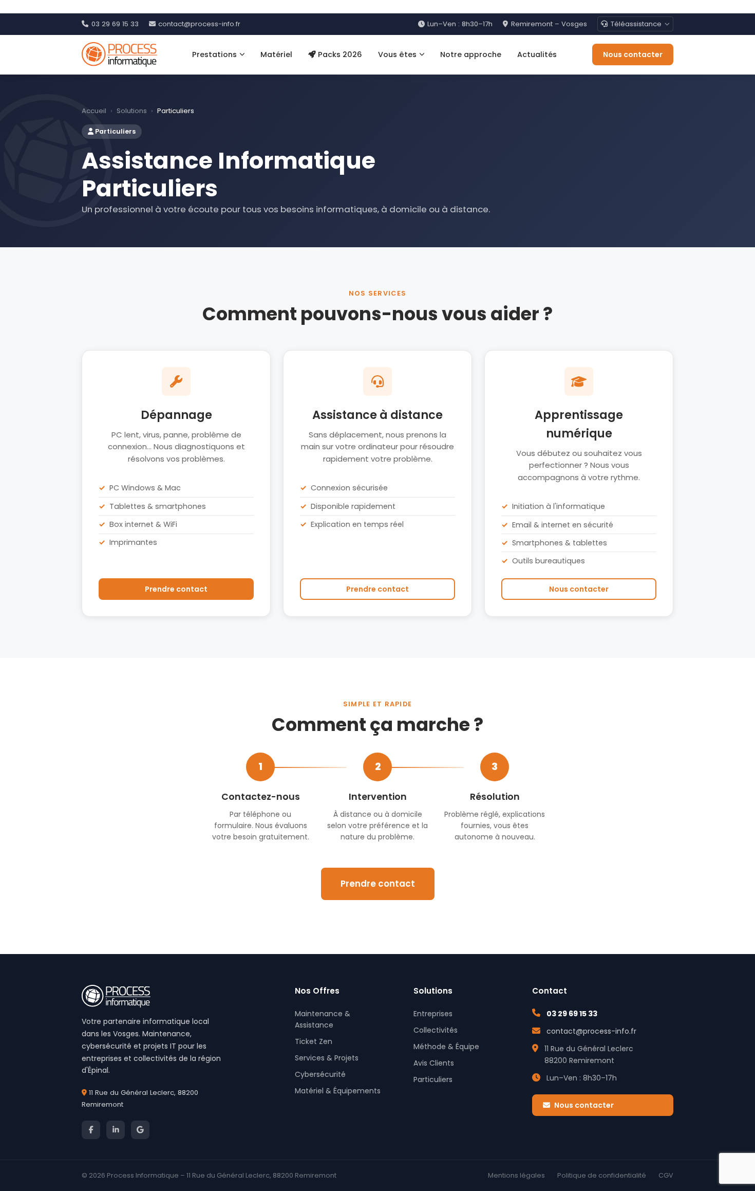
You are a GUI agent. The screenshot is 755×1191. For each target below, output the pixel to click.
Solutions (132, 111)
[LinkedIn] (115, 1130)
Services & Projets (326, 1058)
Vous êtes (397, 54)
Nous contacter (633, 54)
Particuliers (432, 1079)
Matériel (276, 54)
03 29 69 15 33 (115, 24)
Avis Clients (433, 1063)
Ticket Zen (313, 1041)
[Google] (140, 1130)
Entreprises (432, 1014)
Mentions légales (516, 1175)
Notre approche (470, 54)
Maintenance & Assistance (322, 1019)
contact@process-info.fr (199, 24)
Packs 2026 (340, 54)
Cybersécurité (320, 1074)
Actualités (537, 54)
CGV (665, 1175)
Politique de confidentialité (601, 1175)
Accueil (94, 111)
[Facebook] (91, 1130)
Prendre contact (176, 589)
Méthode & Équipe (446, 1046)
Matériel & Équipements (338, 1091)
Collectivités (435, 1030)
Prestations (214, 54)
